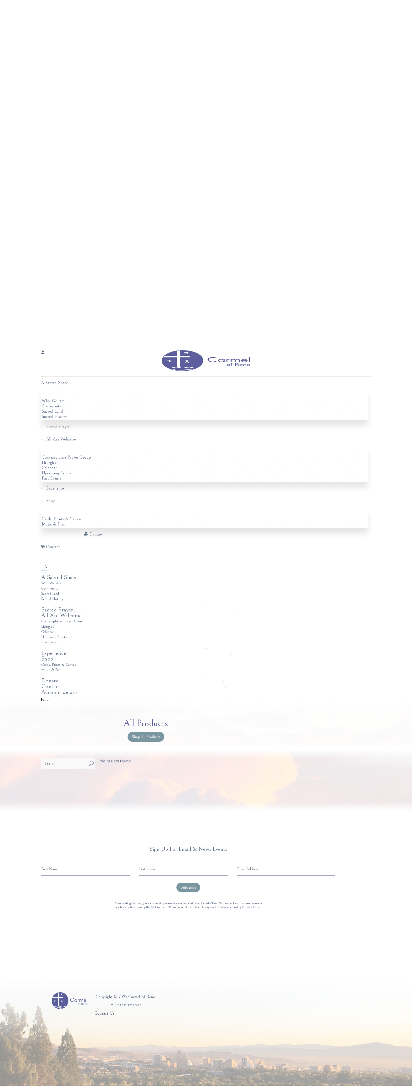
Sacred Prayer (58, 426)
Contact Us (104, 1013)
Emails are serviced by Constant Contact (239, 907)
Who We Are (53, 400)
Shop (50, 500)
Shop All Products (146, 736)
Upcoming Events (57, 472)
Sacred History (54, 416)
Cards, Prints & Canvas (62, 518)
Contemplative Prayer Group (66, 457)
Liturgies (49, 462)
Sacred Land (52, 411)
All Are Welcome (61, 439)
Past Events (51, 478)
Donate (95, 534)
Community (51, 406)
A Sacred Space (54, 382)
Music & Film (53, 524)
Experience (55, 488)
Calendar (49, 467)
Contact (53, 546)
